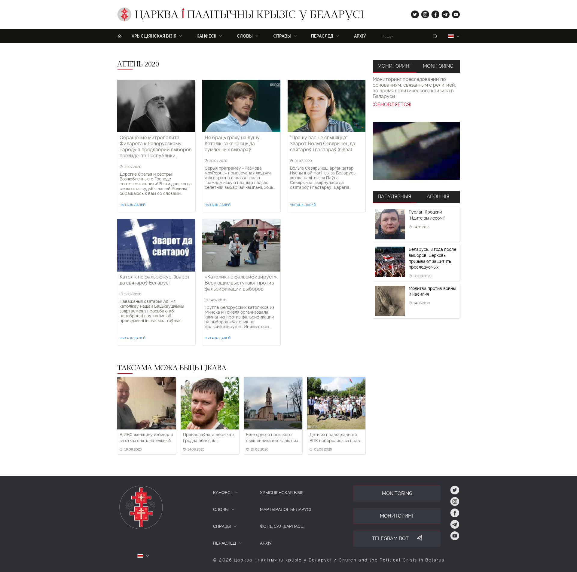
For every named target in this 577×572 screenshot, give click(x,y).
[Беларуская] (451, 36)
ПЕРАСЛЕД (224, 543)
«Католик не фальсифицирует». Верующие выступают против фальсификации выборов (241, 283)
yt (454, 13)
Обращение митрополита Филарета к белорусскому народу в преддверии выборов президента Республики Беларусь (156, 147)
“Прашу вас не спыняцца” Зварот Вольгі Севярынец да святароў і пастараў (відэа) (322, 143)
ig (423, 13)
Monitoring (438, 66)
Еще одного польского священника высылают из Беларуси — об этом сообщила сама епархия (272, 438)
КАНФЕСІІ (222, 492)
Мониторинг (394, 66)
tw (413, 13)
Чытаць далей (132, 205)
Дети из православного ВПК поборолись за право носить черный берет (336, 438)
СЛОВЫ (221, 509)
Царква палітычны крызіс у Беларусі (249, 16)
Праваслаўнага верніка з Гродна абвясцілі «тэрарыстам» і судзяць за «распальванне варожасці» (208, 438)
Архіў (360, 36)
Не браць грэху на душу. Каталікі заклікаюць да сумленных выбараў (233, 143)
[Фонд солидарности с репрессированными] (416, 151)
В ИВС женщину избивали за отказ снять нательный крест (146, 438)
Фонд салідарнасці (282, 526)
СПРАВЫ (222, 526)
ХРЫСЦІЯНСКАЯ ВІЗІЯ (282, 492)
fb (433, 13)
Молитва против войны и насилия (432, 291)
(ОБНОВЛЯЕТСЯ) (392, 104)
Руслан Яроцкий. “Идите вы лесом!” (427, 215)
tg (443, 13)
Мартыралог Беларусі (285, 509)
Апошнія (438, 196)
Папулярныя (394, 196)
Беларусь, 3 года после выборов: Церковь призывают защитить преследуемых (432, 258)
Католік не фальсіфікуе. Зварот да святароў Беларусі (155, 280)
